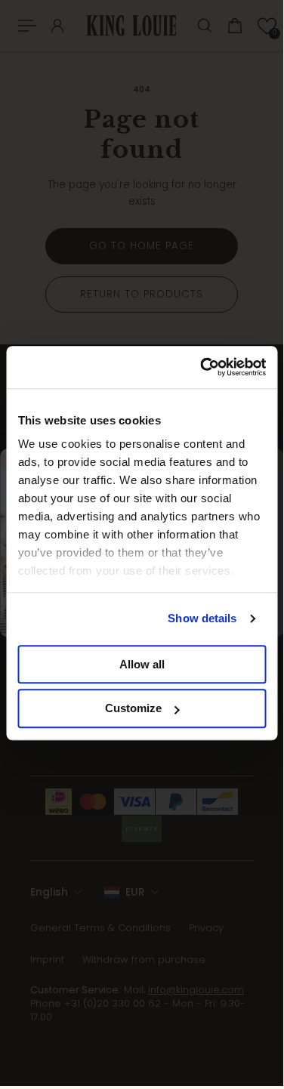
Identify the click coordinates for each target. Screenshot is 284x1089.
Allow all (142, 664)
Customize (133, 708)
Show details (202, 618)
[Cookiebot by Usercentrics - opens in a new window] (201, 367)
